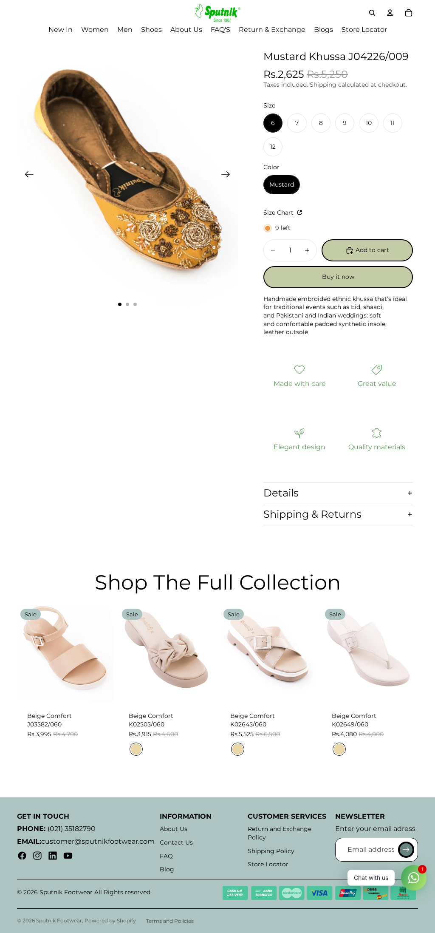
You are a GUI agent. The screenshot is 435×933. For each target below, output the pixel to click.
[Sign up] (406, 850)
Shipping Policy (271, 851)
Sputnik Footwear (59, 920)
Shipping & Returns (312, 514)
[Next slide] (228, 175)
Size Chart (279, 212)
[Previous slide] (26, 175)
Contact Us (176, 842)
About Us (173, 829)
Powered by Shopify (110, 920)
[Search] (372, 12)
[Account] (390, 12)
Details (281, 493)
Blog (167, 869)
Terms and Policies (170, 921)
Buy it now (338, 277)
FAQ (166, 856)
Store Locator (268, 864)
